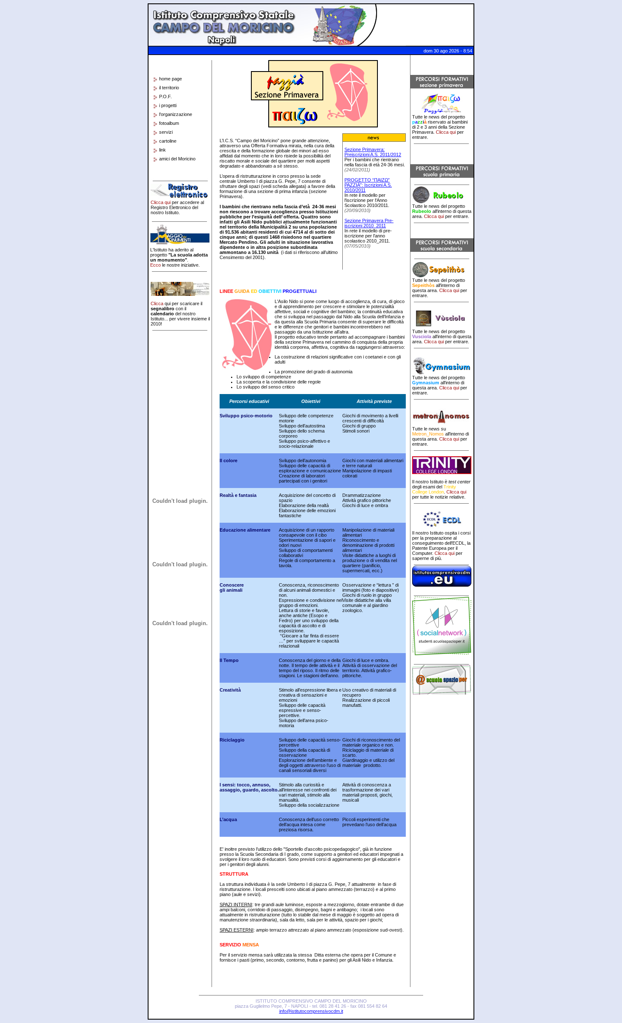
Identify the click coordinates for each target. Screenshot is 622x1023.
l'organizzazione (175, 114)
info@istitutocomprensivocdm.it (311, 1011)
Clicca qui (161, 202)
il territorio (169, 87)
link (162, 149)
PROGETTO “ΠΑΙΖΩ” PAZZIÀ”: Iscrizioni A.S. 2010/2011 (368, 185)
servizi (166, 132)
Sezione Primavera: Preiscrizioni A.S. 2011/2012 (372, 152)
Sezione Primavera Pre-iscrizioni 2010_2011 (369, 223)
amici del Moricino (177, 158)
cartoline (167, 140)
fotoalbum (169, 123)
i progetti (167, 105)
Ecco (155, 264)
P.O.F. (165, 96)
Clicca (157, 303)
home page (170, 78)
